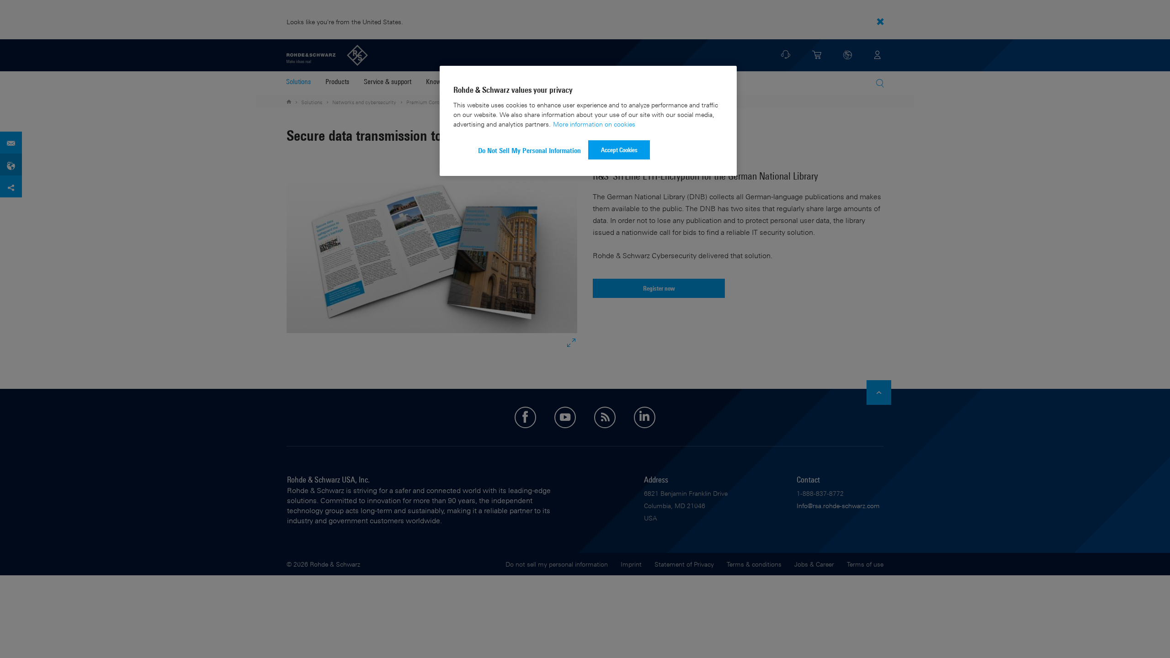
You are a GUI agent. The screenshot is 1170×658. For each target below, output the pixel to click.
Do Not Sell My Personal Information (529, 150)
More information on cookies (594, 124)
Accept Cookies (619, 150)
